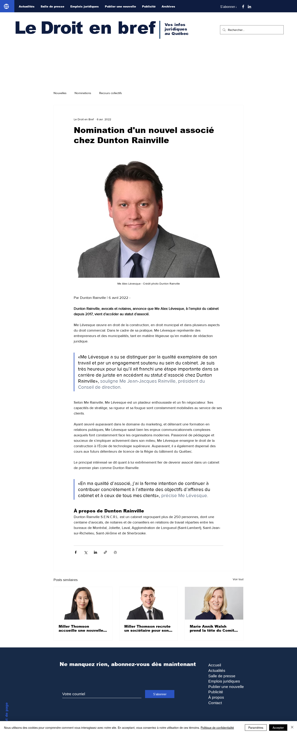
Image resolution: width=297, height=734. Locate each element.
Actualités (216, 670)
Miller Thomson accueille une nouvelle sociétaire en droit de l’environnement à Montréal (81, 628)
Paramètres (255, 728)
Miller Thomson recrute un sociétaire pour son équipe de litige (147, 628)
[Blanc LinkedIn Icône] (249, 6)
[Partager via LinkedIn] (95, 552)
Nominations (83, 93)
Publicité (215, 692)
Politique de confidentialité (217, 728)
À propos (216, 697)
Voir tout (238, 579)
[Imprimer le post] (115, 552)
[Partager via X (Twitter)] (85, 552)
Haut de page (6, 715)
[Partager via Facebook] (76, 552)
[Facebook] (243, 6)
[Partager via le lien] (105, 552)
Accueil (214, 665)
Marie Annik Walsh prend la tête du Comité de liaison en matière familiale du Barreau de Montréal (213, 628)
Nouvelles (60, 93)
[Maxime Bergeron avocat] (148, 603)
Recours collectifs (110, 93)
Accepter (278, 728)
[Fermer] (292, 727)
